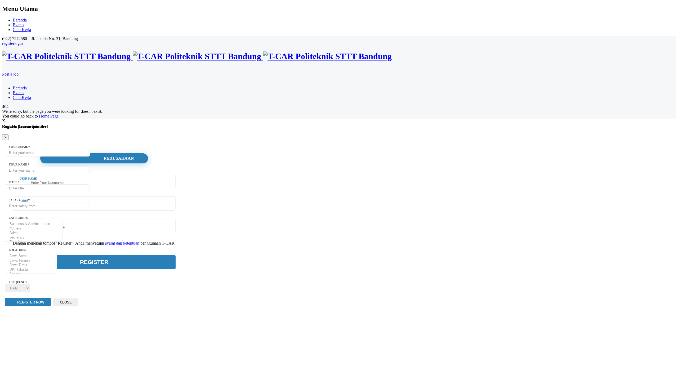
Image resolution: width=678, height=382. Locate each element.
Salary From (19, 200)
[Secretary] (33, 237)
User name (28, 178)
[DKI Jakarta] (31, 269)
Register (94, 262)
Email (24, 200)
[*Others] (33, 228)
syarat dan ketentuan (122, 243)
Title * (14, 182)
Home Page (49, 116)
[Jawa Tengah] (31, 260)
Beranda (20, 20)
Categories (18, 217)
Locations (17, 249)
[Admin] (33, 233)
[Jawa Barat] (31, 256)
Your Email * (19, 146)
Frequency (18, 282)
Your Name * (19, 164)
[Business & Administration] (33, 224)
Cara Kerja (22, 29)
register (8, 43)
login (18, 43)
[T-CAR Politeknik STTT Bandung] (197, 56)
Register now (30, 302)
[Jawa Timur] (31, 265)
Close (66, 302)
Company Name (32, 223)
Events (18, 25)
